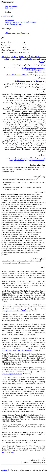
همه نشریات (9, 20)
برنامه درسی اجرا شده (19, 158)
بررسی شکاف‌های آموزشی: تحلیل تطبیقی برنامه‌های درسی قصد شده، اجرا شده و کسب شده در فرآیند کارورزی (24, 59)
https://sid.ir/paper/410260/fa (12, 374)
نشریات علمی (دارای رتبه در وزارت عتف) (20, 22)
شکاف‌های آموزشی (17, 160)
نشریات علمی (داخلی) (13, 24)
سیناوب (4, 470)
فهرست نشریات (11, 6)
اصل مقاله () (33, 70)
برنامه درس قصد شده (37, 158)
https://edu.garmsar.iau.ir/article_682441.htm (17, 350)
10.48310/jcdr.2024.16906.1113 (17, 75)
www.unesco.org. (8, 452)
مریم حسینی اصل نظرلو (23, 81)
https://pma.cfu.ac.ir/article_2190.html (15, 311)
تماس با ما (9, 8)
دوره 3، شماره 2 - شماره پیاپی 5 (33, 68)
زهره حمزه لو (40, 81)
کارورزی (28, 160)
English (8, 12)
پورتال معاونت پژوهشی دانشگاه (17, 33)
